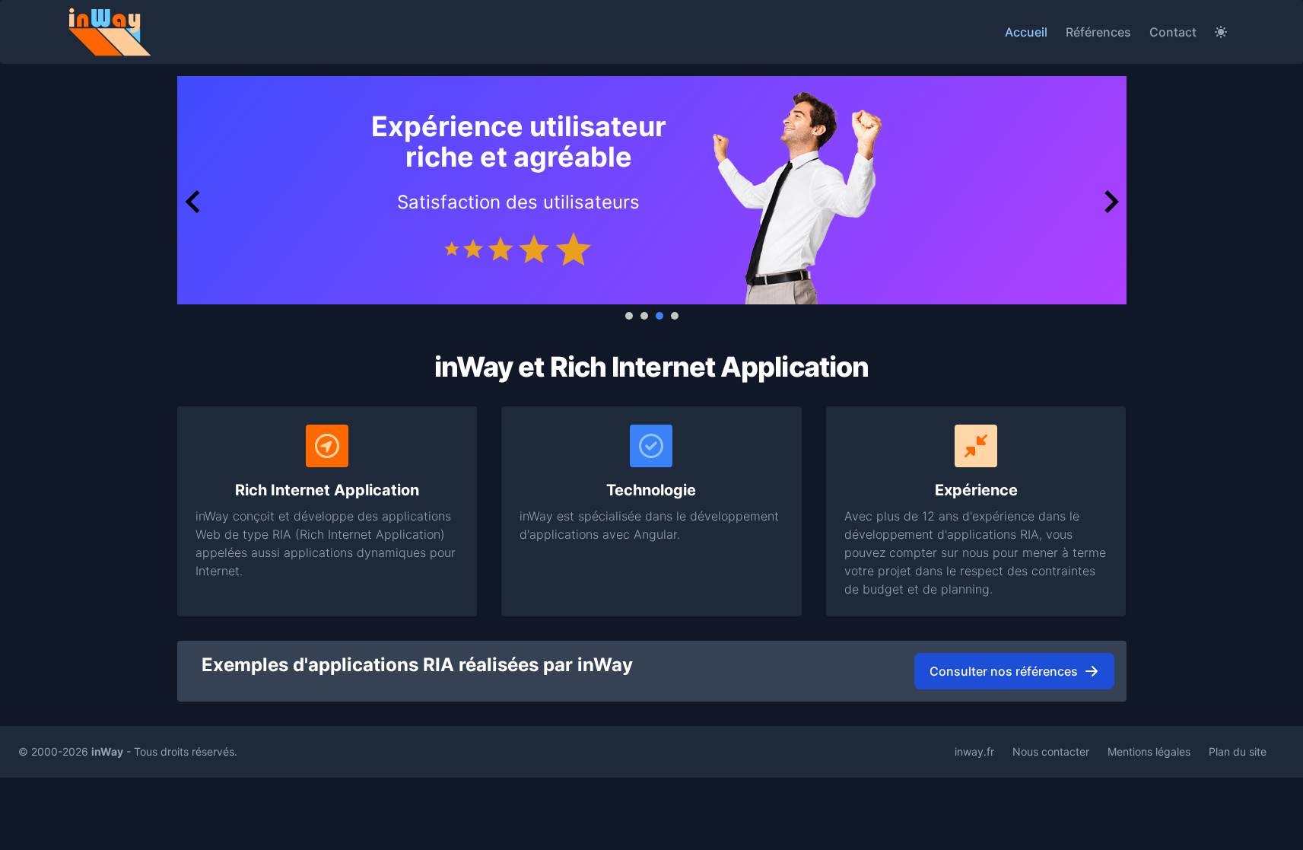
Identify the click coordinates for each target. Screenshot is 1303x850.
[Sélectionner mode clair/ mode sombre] (1221, 32)
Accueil (1026, 32)
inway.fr (974, 751)
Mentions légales (1149, 751)
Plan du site (1237, 751)
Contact (1173, 32)
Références (1098, 32)
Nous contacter (1050, 751)
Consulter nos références (1004, 671)
